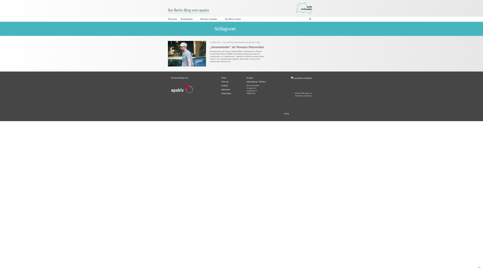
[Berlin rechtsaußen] (304, 8)
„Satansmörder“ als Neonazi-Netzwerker (237, 47)
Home (223, 78)
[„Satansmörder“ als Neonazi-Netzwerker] (187, 53)
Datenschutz (226, 93)
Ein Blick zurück (233, 19)
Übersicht (172, 19)
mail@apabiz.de (252, 81)
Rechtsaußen (187, 19)
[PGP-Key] (262, 81)
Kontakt (224, 85)
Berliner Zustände (208, 19)
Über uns (225, 82)
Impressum (225, 89)
